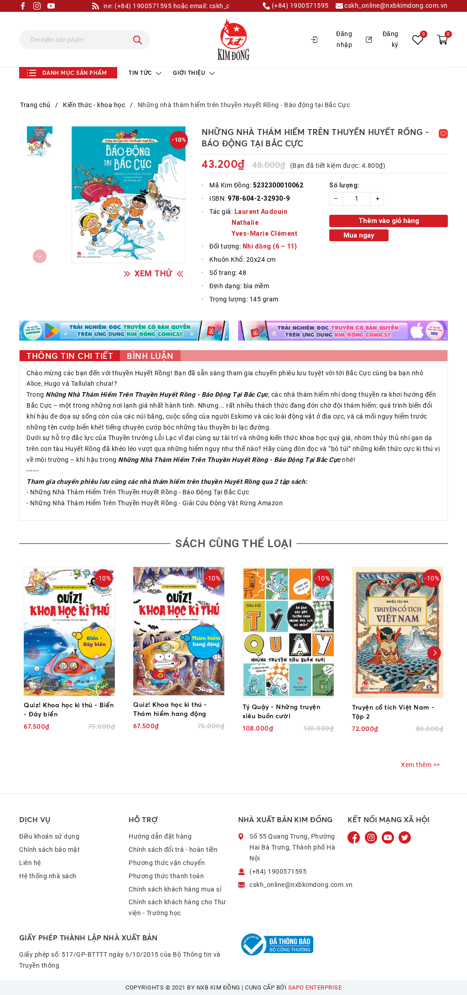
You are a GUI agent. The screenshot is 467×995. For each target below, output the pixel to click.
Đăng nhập (344, 39)
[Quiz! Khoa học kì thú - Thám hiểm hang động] (178, 631)
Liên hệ (30, 862)
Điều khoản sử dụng (49, 836)
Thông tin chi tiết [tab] (69, 356)
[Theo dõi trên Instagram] (371, 837)
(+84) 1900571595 (299, 5)
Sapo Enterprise (315, 987)
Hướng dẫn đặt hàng (160, 836)
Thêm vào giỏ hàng (388, 221)
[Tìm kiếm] (137, 39)
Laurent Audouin (261, 211)
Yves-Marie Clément (264, 233)
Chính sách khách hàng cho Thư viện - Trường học (177, 907)
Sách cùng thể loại (233, 543)
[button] (434, 653)
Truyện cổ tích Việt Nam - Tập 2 (393, 711)
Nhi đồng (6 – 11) (270, 246)
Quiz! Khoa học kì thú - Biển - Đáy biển (69, 709)
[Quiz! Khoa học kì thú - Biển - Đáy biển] (69, 631)
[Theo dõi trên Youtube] (388, 837)
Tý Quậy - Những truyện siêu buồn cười (281, 711)
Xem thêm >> (420, 764)
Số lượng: (344, 185)
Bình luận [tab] (150, 356)
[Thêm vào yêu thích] (443, 133)
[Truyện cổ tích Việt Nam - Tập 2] (397, 632)
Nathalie (245, 222)
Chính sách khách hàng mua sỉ (175, 889)
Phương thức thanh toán (166, 876)
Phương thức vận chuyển (167, 862)
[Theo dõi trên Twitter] (404, 837)
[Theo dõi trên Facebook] (355, 837)
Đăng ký (391, 39)
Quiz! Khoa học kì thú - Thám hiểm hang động (170, 708)
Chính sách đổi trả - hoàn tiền (173, 849)
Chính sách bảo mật (49, 849)
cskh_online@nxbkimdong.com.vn (395, 5)
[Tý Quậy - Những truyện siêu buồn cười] (288, 632)
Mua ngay (358, 235)
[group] (128, 194)
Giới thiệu (190, 72)
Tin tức (141, 72)
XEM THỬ (153, 273)
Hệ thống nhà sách (48, 876)
